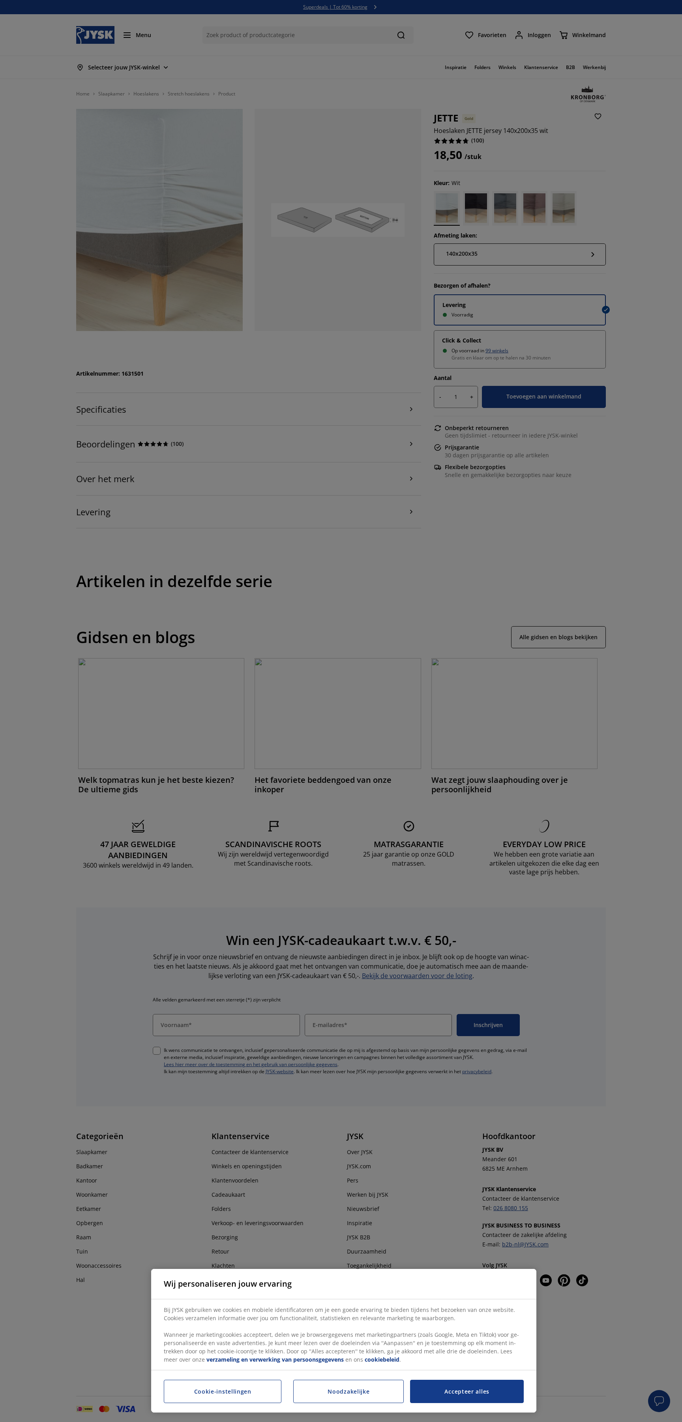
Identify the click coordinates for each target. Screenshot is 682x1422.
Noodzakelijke (348, 1391)
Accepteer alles (466, 1391)
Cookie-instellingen (222, 1391)
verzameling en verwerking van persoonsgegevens (275, 1359)
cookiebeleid (382, 1359)
